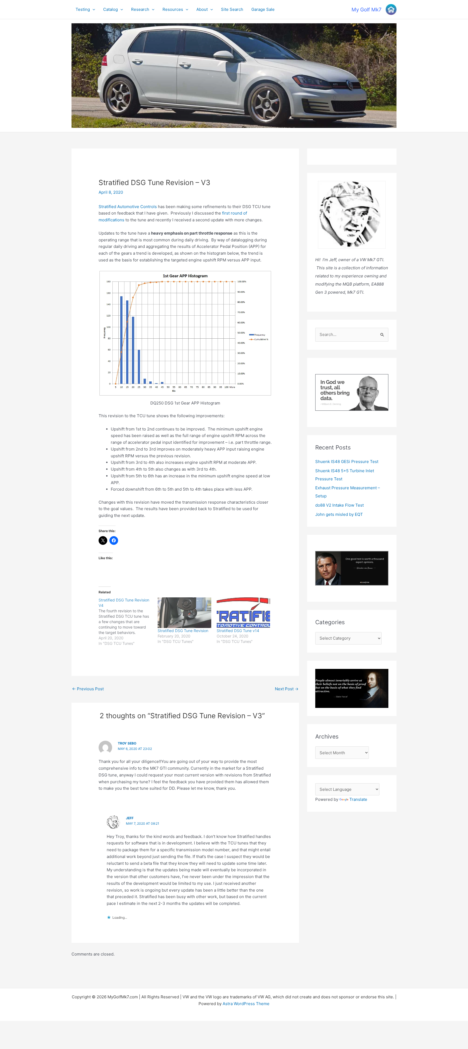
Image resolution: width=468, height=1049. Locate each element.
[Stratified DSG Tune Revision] (184, 612)
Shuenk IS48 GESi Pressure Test (346, 461)
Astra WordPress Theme (246, 1003)
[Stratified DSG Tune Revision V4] (128, 621)
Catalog (110, 9)
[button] (92, 9)
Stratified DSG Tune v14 (238, 630)
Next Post (286, 688)
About (202, 9)
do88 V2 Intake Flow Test (339, 505)
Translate (358, 799)
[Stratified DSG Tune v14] (243, 612)
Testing (83, 9)
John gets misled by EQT (339, 514)
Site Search (232, 9)
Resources (172, 9)
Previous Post (88, 688)
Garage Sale (263, 9)
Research (140, 9)
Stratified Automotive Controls (128, 206)
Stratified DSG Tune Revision (183, 630)
